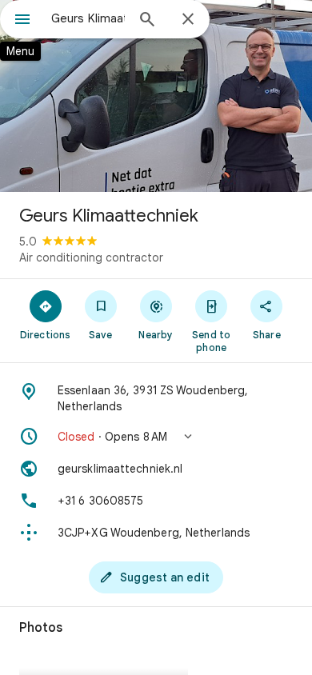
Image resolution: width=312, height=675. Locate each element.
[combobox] (88, 18)
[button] (156, 437)
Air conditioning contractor (91, 257)
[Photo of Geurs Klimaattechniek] (156, 96)
